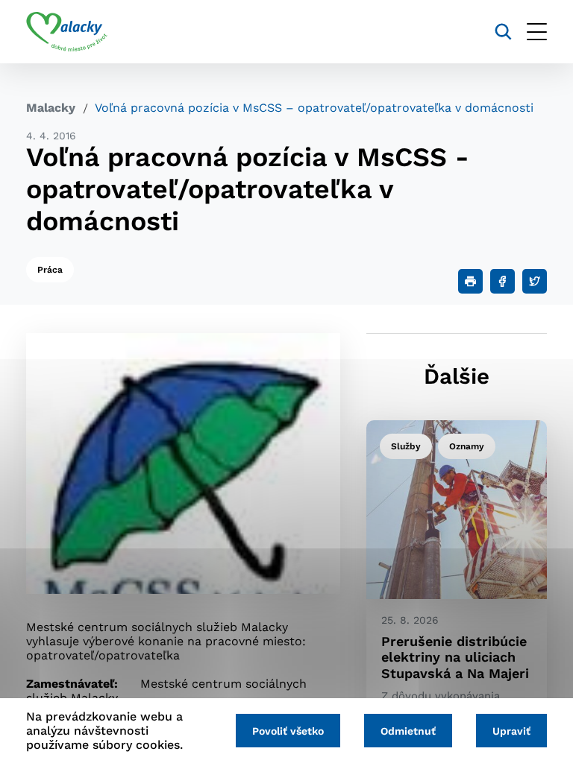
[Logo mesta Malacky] (66, 32)
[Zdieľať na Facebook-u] (502, 281)
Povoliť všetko (288, 731)
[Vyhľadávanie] (503, 31)
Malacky (50, 108)
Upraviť (511, 731)
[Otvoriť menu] (537, 31)
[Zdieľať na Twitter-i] (534, 281)
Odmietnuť (408, 731)
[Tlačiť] (470, 281)
